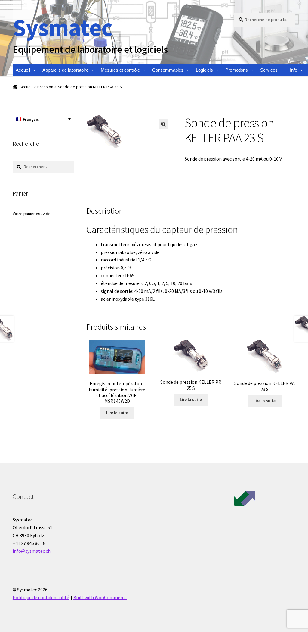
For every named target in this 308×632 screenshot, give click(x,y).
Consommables (167, 70)
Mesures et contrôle (120, 70)
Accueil (23, 70)
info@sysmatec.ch (32, 551)
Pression (45, 86)
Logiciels (204, 70)
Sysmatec (62, 27)
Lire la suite (117, 412)
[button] (163, 124)
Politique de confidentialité (41, 597)
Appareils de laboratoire (65, 70)
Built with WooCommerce (100, 597)
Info (293, 70)
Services (269, 70)
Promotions (236, 70)
